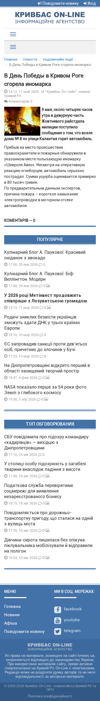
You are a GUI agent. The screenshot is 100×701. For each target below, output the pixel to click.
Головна (12, 606)
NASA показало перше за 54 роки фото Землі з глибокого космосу (45, 389)
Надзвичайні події (58, 59)
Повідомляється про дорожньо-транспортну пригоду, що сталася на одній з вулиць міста (48, 518)
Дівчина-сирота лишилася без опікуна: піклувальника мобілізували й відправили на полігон (48, 545)
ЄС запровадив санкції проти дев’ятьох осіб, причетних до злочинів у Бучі (45, 346)
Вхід (91, 3)
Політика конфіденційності (50, 696)
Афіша (10, 623)
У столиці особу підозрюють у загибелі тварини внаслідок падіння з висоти (45, 466)
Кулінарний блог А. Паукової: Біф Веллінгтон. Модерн (38, 276)
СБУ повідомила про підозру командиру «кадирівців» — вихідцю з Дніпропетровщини (46, 442)
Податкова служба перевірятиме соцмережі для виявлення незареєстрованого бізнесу (38, 491)
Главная (10, 59)
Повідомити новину (60, 3)
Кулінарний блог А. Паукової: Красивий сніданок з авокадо (45, 255)
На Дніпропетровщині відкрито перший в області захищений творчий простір (47, 368)
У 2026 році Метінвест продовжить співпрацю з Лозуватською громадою (45, 298)
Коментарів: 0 (20, 101)
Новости (30, 59)
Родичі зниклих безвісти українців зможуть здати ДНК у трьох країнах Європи (42, 322)
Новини (12, 614)
